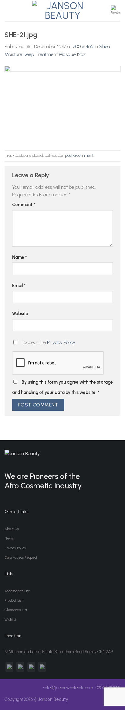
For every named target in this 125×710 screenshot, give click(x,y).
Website (20, 313)
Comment (23, 204)
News (9, 538)
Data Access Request (21, 557)
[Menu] (8, 10)
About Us (12, 529)
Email (19, 285)
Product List (14, 600)
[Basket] (115, 10)
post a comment (79, 155)
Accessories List (17, 591)
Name (19, 257)
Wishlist (10, 619)
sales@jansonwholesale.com (68, 688)
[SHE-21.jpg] (62, 104)
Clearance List (16, 610)
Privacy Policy (61, 342)
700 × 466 (83, 46)
